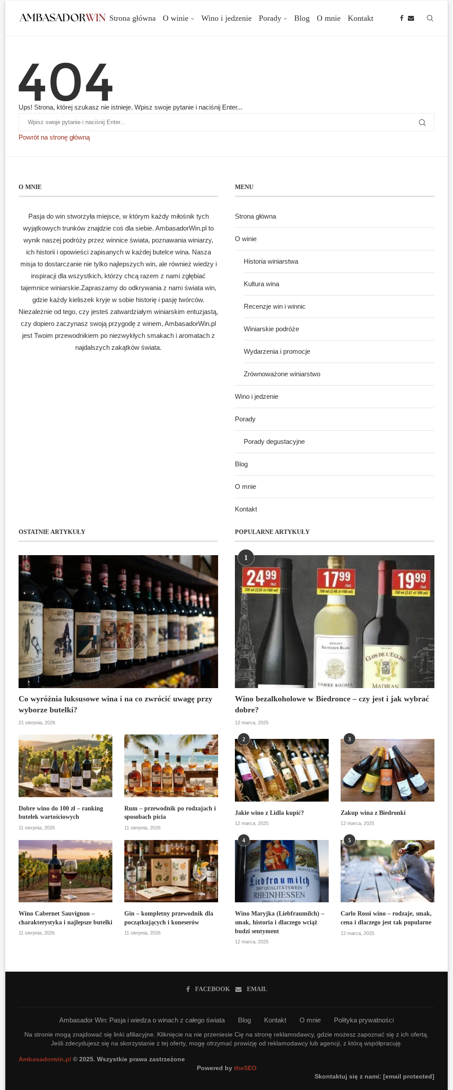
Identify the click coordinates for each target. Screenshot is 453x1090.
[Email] (411, 18)
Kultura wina (261, 284)
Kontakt (360, 18)
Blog (302, 18)
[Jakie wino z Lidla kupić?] (282, 770)
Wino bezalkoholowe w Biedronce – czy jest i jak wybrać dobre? (332, 704)
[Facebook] (401, 18)
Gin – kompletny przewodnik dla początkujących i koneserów (168, 918)
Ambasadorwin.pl (45, 1059)
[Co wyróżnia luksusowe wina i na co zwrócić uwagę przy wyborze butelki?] (118, 621)
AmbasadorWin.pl (181, 228)
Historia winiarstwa (271, 261)
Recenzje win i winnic (275, 306)
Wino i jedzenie (226, 18)
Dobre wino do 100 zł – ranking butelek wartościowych (61, 813)
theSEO (245, 1067)
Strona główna (132, 18)
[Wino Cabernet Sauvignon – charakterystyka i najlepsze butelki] (65, 871)
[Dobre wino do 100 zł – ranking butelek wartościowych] (65, 765)
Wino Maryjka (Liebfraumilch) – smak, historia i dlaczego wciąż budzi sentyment (279, 922)
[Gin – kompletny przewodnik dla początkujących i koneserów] (171, 871)
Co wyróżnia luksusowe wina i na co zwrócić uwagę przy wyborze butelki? (115, 704)
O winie (175, 18)
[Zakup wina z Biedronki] (387, 770)
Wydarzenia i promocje (277, 351)
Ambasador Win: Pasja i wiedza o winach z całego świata (142, 1020)
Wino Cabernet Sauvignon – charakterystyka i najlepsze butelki (65, 918)
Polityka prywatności (364, 1020)
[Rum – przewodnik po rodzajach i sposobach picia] (171, 765)
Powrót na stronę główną (54, 137)
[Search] (430, 18)
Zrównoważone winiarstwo (282, 374)
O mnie (329, 18)
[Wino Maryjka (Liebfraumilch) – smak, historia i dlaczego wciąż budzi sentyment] (282, 871)
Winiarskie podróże (271, 329)
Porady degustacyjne (274, 441)
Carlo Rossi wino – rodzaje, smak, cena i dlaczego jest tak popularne (386, 918)
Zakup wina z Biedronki (373, 813)
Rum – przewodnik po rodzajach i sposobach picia (170, 813)
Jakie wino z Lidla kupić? (269, 813)
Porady (270, 18)
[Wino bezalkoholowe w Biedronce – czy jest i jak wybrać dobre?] (334, 621)
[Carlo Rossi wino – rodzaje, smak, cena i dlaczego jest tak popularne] (387, 871)
